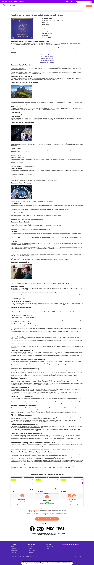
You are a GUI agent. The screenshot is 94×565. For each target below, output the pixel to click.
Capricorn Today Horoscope (47, 54)
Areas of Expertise (14, 548)
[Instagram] (67, 544)
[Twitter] (69, 544)
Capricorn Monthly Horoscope (47, 60)
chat (46, 510)
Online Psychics (13, 546)
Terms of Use (73, 556)
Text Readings (30, 552)
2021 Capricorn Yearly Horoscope (47, 62)
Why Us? (33, 5)
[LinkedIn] (76, 544)
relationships (47, 508)
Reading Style (13, 552)
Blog (57, 5)
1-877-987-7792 (69, 1)
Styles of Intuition (14, 550)
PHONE (22, 495)
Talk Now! (23, 477)
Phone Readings (31, 546)
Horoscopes (52, 5)
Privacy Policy (77, 556)
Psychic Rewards (39, 5)
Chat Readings (30, 548)
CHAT (74, 495)
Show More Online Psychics (47, 519)
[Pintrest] (65, 544)
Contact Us (48, 548)
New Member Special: (7, 1)
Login (83, 5)
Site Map (81, 556)
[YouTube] (71, 544)
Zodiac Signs (46, 5)
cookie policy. (48, 562)
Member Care (68, 5)
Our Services (61, 5)
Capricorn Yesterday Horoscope (47, 56)
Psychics (28, 5)
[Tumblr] (78, 544)
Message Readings (31, 550)
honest (61, 508)
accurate (35, 510)
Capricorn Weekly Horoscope (47, 58)
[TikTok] (73, 544)
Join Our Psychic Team (50, 546)
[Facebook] (63, 544)
